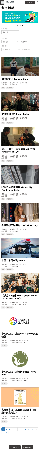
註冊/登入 (30, 2)
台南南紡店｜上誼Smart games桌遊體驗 (19, 335)
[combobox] (10, 32)
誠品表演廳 (9, 307)
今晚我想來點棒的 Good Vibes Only (19, 225)
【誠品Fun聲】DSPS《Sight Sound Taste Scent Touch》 (19, 297)
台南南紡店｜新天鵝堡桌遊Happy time (18, 373)
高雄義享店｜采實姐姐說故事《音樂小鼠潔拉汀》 (18, 411)
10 (32, 429)
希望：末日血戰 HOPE (13, 260)
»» (6, 432)
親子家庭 (4, 345)
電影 (3, 87)
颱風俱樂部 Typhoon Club (14, 79)
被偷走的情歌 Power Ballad (15, 114)
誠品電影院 (9, 87)
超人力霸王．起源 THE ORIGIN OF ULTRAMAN (18, 150)
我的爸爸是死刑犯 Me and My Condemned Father (16, 188)
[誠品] (12, 2)
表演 (3, 307)
